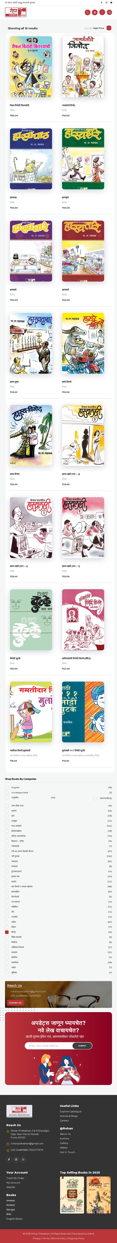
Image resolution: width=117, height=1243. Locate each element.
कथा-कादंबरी (16, 825)
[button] (63, 1195)
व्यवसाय (14, 952)
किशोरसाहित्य (16, 831)
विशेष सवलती (16, 937)
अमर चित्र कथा (17, 805)
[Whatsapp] (111, 3)
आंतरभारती (104, 798)
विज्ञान (13, 927)
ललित (13, 922)
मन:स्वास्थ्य (15, 901)
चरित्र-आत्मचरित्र (18, 836)
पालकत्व (14, 866)
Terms (45, 1238)
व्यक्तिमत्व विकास (17, 947)
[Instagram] (106, 3)
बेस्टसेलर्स (15, 896)
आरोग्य (13, 810)
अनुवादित (14, 797)
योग (12, 911)
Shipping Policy (76, 1238)
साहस (13, 967)
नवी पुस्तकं (15, 856)
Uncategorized (19, 792)
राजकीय (14, 916)
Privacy (37, 1238)
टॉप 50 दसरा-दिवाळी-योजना (22, 851)
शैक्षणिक (14, 957)
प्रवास (13, 881)
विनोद (12, 110)
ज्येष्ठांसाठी (15, 846)
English (15, 787)
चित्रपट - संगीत (17, 841)
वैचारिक (14, 942)
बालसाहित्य (89, 755)
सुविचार (14, 972)
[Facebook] (101, 3)
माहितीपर (14, 906)
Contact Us (15, 1002)
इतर (13, 815)
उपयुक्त (14, 821)
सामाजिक (14, 962)
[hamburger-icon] (109, 12)
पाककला (14, 861)
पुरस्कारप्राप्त (16, 871)
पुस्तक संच (15, 876)
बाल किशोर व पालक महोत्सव (21, 755)
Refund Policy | (59, 1238)
